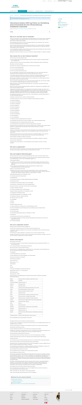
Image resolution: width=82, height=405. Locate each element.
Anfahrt (49, 1)
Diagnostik (23, 395)
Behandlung (23, 397)
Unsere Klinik (35, 394)
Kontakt (44, 1)
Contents (11, 31)
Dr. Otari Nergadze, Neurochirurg (23, 28)
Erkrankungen (23, 394)
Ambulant (34, 395)
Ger (54, 1)
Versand (45, 397)
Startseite (11, 15)
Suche (11, 395)
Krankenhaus (35, 397)
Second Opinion (35, 399)
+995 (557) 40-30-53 (63, 22)
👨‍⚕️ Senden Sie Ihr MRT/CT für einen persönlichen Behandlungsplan (23, 383)
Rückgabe (46, 399)
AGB (45, 395)
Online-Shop (46, 394)
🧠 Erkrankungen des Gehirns (16, 379)
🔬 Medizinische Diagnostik (16, 382)
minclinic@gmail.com (63, 25)
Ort (59, 24)
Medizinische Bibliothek (25, 399)
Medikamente (17, 15)
